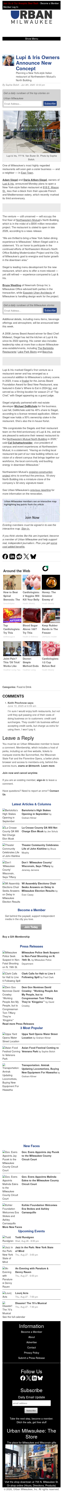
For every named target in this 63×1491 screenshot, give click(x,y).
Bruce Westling (11, 285)
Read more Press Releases (18, 1023)
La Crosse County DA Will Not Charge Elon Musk (39, 829)
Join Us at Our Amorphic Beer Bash (20, 3)
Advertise (31, 1342)
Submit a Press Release (31, 1358)
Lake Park (23, 351)
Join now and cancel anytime (19, 773)
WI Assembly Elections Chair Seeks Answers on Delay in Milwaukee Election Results (39, 887)
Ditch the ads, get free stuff (31, 1422)
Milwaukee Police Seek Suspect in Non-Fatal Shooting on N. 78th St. (40, 956)
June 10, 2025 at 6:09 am (22, 706)
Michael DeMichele (25, 406)
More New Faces (12, 1227)
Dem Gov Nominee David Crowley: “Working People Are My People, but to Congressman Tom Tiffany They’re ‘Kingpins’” (40, 994)
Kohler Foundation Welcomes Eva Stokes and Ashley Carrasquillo (39, 1208)
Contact (31, 1347)
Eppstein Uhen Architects (37, 292)
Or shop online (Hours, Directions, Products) (31, 1485)
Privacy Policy (31, 1352)
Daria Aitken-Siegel (35, 180)
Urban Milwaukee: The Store (31, 1433)
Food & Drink (24, 687)
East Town (27, 172)
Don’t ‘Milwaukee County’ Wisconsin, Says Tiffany (37, 864)
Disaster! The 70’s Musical (31, 1303)
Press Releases (31, 946)
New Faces (31, 1146)
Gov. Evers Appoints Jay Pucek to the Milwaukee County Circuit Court (40, 1155)
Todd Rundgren (24, 1237)
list (49, 388)
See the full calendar (13, 1317)
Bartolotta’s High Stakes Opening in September (36, 812)
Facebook (22, 1380)
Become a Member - (50, 3)
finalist (25, 380)
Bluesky (40, 1380)
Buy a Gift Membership (16, 936)
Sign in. (25, 528)
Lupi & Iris (8, 183)
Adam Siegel (10, 180)
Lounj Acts (21, 1293)
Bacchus (47, 351)
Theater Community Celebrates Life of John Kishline (40, 846)
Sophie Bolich (12, 84)
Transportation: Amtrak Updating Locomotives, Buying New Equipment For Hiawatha (40, 1068)
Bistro (33, 351)
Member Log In (10, 7)
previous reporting (40, 490)
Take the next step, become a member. (31, 1418)
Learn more (48, 765)
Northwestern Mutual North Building (27, 439)
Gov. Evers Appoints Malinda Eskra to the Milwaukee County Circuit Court (40, 1180)
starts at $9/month (29, 765)
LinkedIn (34, 1380)
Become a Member (32, 910)
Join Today (31, 927)
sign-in (41, 780)
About (31, 1337)
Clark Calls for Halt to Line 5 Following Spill (38, 975)
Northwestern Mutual (28, 220)
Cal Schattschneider (20, 443)
